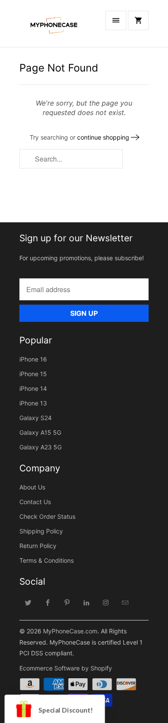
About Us (32, 487)
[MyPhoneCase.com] (53, 26)
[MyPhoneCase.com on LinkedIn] (86, 602)
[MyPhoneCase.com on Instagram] (106, 602)
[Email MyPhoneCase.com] (125, 602)
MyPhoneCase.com (70, 631)
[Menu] (116, 20)
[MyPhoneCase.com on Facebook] (48, 602)
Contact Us (35, 501)
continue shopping (104, 137)
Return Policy (37, 545)
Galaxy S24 (35, 417)
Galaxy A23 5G (40, 447)
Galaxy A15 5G (40, 432)
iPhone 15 (33, 373)
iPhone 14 (33, 388)
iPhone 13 (33, 403)
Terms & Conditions (46, 560)
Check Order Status (47, 516)
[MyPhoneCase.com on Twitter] (28, 602)
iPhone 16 (33, 359)
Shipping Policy (41, 531)
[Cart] (138, 20)
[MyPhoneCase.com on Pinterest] (67, 602)
